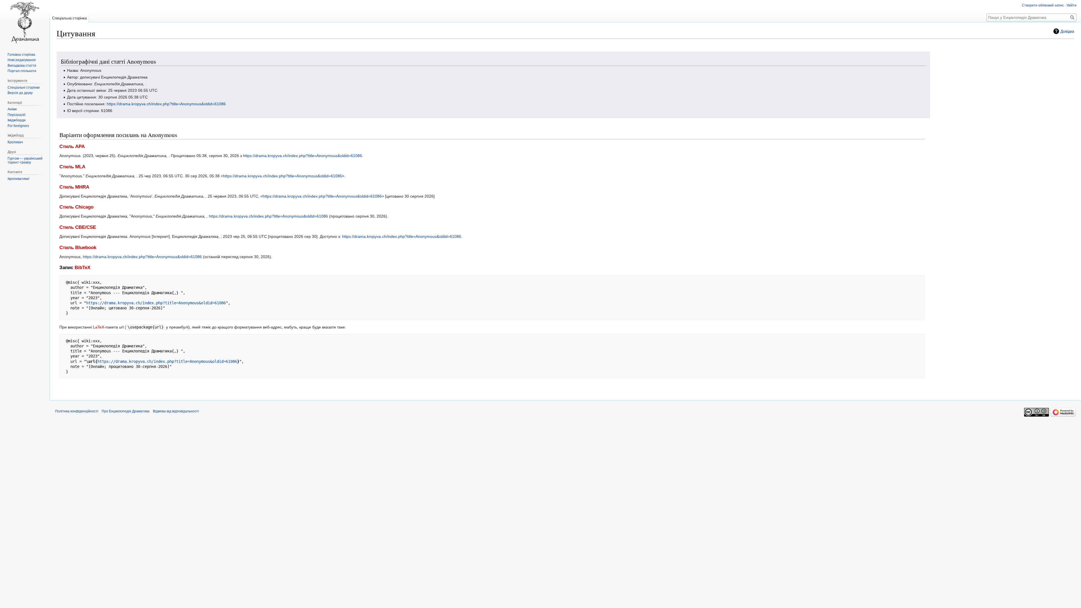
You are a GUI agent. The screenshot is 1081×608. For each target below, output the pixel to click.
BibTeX (82, 267)
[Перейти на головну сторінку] (24, 22)
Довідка (1067, 31)
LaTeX (98, 327)
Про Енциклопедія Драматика (125, 411)
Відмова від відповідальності (176, 411)
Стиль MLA (72, 166)
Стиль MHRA (74, 187)
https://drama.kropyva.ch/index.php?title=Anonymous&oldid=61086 (166, 104)
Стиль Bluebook (77, 247)
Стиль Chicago (76, 207)
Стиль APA (72, 146)
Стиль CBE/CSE (77, 227)
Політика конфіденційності (76, 411)
